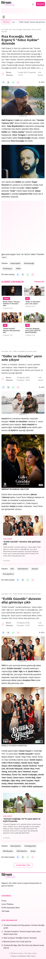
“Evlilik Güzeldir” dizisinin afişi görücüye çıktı (25, 22)
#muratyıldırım (8, 574)
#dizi (12, 569)
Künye (3, 901)
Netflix (18, 268)
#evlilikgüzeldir (30, 846)
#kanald (35, 569)
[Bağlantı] (18, 82)
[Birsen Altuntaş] (8, 4)
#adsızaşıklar (15, 263)
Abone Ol (40, 4)
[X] (8, 82)
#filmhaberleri (22, 851)
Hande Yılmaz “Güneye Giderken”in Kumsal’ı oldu (11, 303)
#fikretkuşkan (8, 851)
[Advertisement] (23, 10)
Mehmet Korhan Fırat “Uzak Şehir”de (17, 942)
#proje (33, 851)
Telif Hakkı (5, 911)
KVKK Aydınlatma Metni (10, 908)
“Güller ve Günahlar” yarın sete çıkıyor (32, 302)
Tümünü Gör (39, 282)
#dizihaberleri (23, 569)
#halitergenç (7, 268)
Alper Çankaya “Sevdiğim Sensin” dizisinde (19, 938)
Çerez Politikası (7, 904)
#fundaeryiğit (29, 263)
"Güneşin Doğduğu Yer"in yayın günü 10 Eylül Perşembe (32, 330)
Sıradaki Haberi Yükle (23, 865)
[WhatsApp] (13, 82)
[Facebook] (3, 82)
